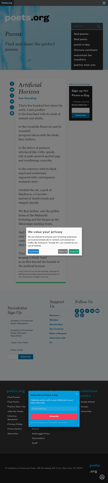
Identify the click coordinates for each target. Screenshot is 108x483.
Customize (33, 251)
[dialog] (54, 241)
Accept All (73, 251)
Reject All (63, 251)
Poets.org (7, 3)
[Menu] (104, 3)
